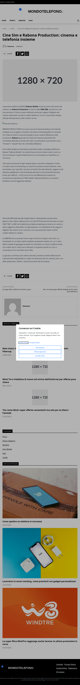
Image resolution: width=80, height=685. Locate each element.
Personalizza (40, 348)
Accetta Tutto (39, 356)
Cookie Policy (23, 343)
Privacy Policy (34, 343)
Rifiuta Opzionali (40, 352)
